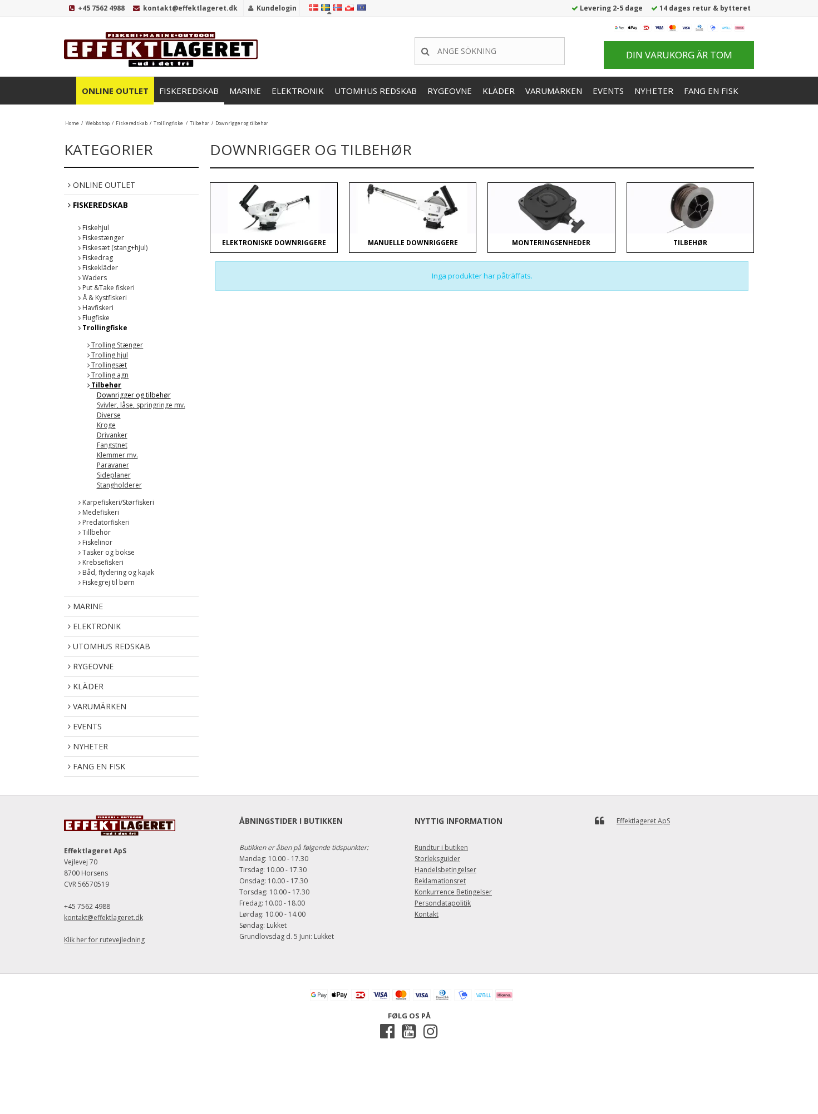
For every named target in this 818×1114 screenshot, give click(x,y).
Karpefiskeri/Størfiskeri (117, 502)
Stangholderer (119, 485)
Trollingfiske (104, 327)
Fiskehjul (95, 227)
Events (608, 90)
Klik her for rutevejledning (104, 939)
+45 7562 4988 (101, 8)
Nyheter (653, 90)
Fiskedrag (97, 257)
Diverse (109, 415)
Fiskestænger (102, 237)
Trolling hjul (109, 355)
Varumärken (553, 90)
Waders (94, 277)
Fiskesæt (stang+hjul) (114, 247)
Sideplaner (114, 475)
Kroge (106, 425)
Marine (245, 90)
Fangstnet (112, 445)
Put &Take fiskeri (108, 287)
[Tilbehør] (690, 208)
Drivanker (112, 435)
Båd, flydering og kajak (117, 572)
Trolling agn (109, 375)
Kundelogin (277, 8)
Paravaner (113, 465)
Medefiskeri (100, 512)
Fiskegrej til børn (108, 582)
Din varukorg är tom (679, 54)
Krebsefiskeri (102, 562)
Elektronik (298, 90)
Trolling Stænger (116, 345)
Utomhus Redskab (375, 90)
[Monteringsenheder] (551, 208)
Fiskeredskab (189, 90)
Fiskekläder (99, 267)
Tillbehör (96, 532)
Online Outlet (115, 90)
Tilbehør (105, 385)
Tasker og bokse (108, 552)
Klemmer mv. (117, 455)
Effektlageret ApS (643, 820)
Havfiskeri (97, 307)
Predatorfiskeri (105, 522)
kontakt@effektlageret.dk (190, 8)
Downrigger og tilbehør (134, 395)
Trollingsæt (108, 365)
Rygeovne (449, 90)
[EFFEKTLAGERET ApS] (164, 49)
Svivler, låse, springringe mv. (141, 405)
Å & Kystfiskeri (104, 297)
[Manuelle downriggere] (412, 208)
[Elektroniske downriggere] (273, 208)
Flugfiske (95, 317)
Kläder (498, 90)
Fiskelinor (96, 542)
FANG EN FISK (711, 90)
